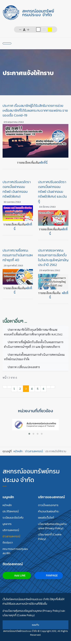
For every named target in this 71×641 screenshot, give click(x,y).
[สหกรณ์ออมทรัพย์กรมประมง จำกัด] (28, 12)
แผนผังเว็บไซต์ (46, 517)
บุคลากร (7, 524)
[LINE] (60, 43)
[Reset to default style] (44, 29)
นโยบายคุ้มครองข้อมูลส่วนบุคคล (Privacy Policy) (52, 526)
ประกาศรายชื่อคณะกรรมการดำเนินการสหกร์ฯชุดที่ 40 (18, 255)
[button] (29, 433)
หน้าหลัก (7, 505)
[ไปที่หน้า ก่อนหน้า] (9, 386)
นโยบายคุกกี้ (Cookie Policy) (50, 536)
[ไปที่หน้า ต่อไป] (48, 386)
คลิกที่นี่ (43, 162)
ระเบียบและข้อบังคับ (13, 517)
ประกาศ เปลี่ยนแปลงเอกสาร (23, 367)
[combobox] (43, 43)
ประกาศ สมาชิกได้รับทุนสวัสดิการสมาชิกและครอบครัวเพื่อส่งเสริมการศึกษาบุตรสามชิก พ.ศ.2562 (33, 332)
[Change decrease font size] (20, 29)
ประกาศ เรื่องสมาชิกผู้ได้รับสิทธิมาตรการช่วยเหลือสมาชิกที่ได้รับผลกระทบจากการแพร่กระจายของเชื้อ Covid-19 (35, 110)
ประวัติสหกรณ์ (11, 511)
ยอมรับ (35, 624)
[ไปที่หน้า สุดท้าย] (53, 386)
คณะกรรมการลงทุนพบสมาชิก (15, 551)
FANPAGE (51, 575)
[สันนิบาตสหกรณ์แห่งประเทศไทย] (35, 424)
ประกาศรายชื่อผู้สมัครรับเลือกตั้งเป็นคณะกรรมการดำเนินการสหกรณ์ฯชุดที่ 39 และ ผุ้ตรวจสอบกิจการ (33, 344)
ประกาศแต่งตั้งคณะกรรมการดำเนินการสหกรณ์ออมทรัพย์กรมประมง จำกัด (34, 357)
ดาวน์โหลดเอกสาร (48, 505)
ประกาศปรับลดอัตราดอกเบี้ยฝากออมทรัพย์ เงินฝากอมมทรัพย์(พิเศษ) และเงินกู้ (52, 191)
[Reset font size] (24, 29)
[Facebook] (53, 43)
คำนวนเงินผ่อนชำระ (48, 511)
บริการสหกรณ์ (11, 530)
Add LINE (19, 575)
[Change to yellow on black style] (50, 29)
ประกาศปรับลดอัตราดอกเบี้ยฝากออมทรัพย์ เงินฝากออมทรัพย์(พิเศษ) (17, 189)
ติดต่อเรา (8, 542)
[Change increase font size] (28, 29)
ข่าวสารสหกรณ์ (11, 536)
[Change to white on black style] (38, 29)
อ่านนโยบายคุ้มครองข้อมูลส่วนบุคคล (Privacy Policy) (32, 611)
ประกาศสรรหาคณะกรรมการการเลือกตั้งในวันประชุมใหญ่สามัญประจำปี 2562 (53, 257)
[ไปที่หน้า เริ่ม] (5, 386)
